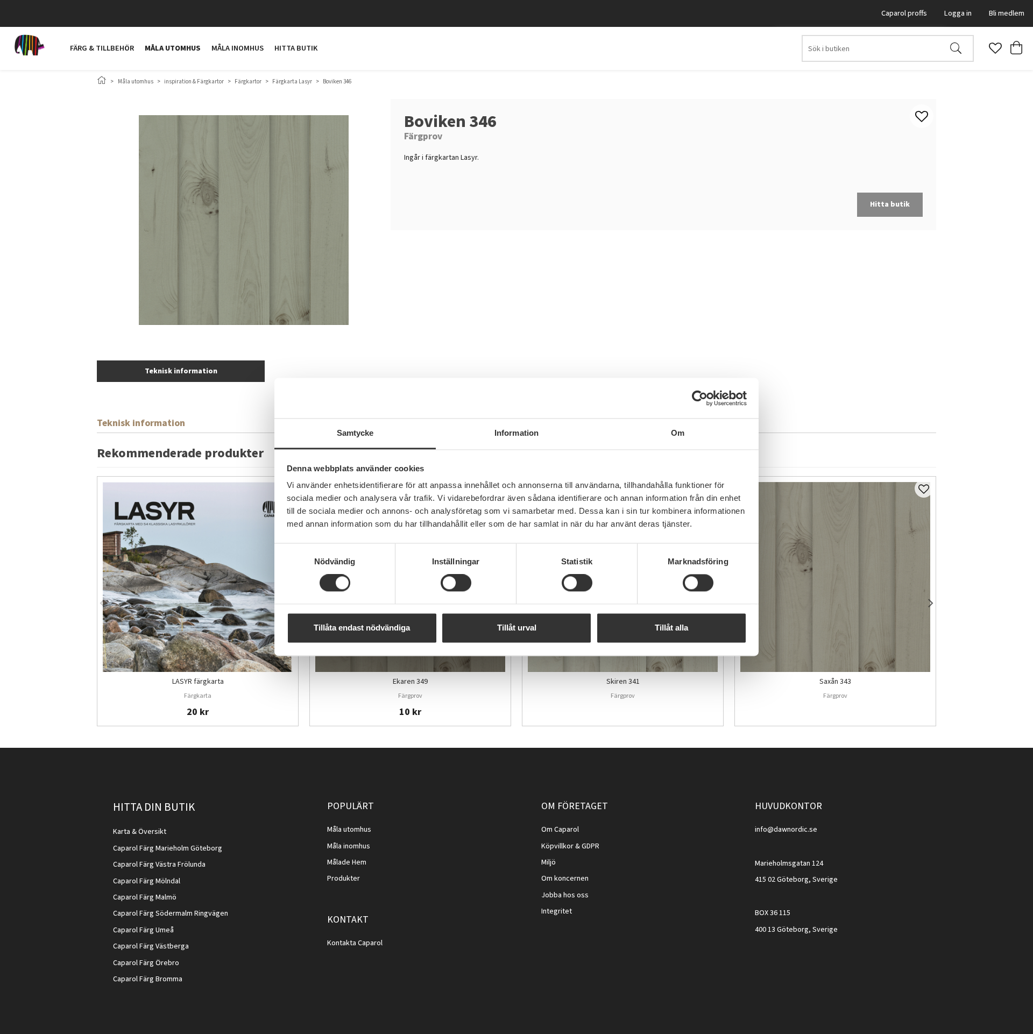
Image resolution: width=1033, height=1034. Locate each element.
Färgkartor (248, 81)
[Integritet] (573, 911)
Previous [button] (102, 601)
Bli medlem (1006, 13)
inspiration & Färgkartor (194, 81)
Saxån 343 (835, 682)
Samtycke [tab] (355, 432)
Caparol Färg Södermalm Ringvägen (170, 913)
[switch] (456, 583)
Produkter (343, 878)
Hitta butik (295, 48)
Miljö (548, 862)
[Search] (955, 48)
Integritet (556, 911)
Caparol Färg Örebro (146, 963)
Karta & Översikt (139, 831)
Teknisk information (181, 371)
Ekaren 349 (410, 682)
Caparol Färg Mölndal (146, 881)
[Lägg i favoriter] (924, 488)
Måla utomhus (173, 48)
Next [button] (930, 601)
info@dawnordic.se (786, 829)
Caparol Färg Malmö (144, 897)
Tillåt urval (516, 627)
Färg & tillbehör (102, 48)
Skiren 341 (623, 682)
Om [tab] (677, 432)
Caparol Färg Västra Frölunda (159, 864)
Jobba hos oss (565, 895)
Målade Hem (346, 862)
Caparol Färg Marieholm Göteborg (167, 848)
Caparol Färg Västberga (151, 946)
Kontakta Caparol (355, 943)
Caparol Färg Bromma (147, 979)
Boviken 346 (337, 81)
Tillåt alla (671, 627)
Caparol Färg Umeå (143, 930)
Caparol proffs (904, 13)
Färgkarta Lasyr (292, 81)
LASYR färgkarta (198, 682)
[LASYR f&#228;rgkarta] (198, 577)
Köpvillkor (557, 846)
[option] (198, 601)
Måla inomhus (237, 48)
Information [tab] (516, 432)
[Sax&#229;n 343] (835, 577)
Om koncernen (565, 878)
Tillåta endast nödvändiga (362, 627)
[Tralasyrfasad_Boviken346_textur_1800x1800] (244, 220)
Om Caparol (560, 829)
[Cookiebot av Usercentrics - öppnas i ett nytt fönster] (700, 398)
